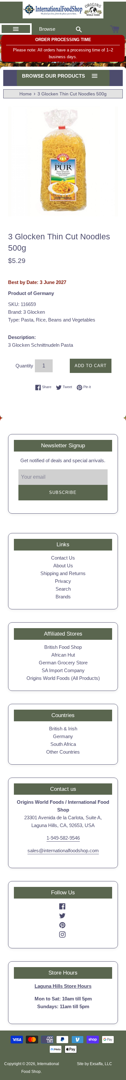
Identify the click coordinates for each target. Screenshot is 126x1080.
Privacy (63, 581)
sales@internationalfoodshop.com (63, 850)
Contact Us (63, 558)
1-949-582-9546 (63, 838)
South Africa (63, 744)
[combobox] (79, 29)
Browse (47, 29)
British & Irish (63, 728)
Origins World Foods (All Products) (63, 678)
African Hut (63, 655)
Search (63, 589)
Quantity (24, 365)
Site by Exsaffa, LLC (94, 1064)
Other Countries (63, 752)
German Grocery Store (63, 662)
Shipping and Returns (63, 573)
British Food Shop (63, 647)
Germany (63, 736)
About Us (63, 565)
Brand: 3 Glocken (26, 312)
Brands (63, 596)
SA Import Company (63, 670)
